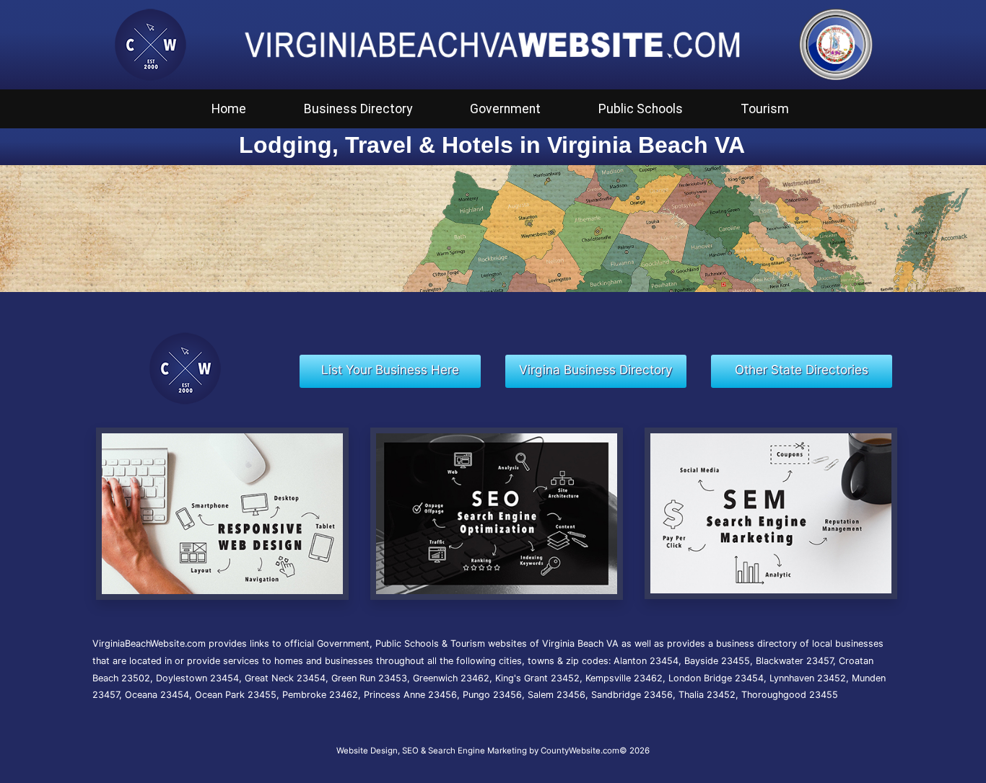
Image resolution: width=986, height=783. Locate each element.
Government (505, 109)
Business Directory (358, 109)
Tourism (765, 109)
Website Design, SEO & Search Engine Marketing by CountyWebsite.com (477, 751)
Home (228, 109)
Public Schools (640, 109)
